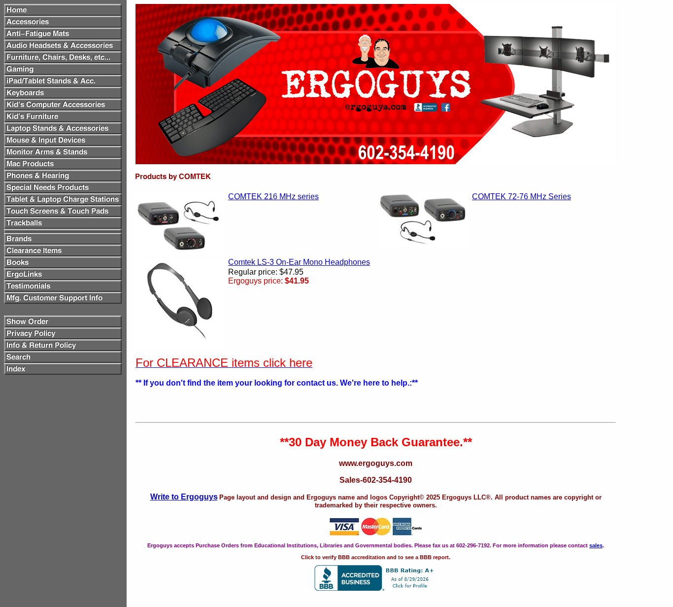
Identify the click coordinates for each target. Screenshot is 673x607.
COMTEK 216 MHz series (273, 196)
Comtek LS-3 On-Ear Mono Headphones (299, 262)
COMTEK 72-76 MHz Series (521, 196)
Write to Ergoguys (184, 497)
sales (596, 545)
